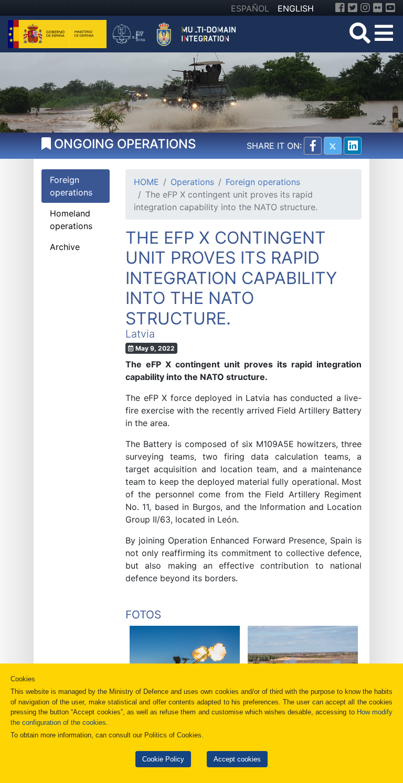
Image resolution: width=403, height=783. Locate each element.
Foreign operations (263, 182)
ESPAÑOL (250, 8)
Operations (192, 182)
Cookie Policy (163, 759)
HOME (146, 182)
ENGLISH (296, 8)
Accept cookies (237, 759)
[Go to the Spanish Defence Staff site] (178, 33)
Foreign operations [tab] (71, 186)
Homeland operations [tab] (71, 219)
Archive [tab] (65, 247)
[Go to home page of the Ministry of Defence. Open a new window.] (58, 33)
